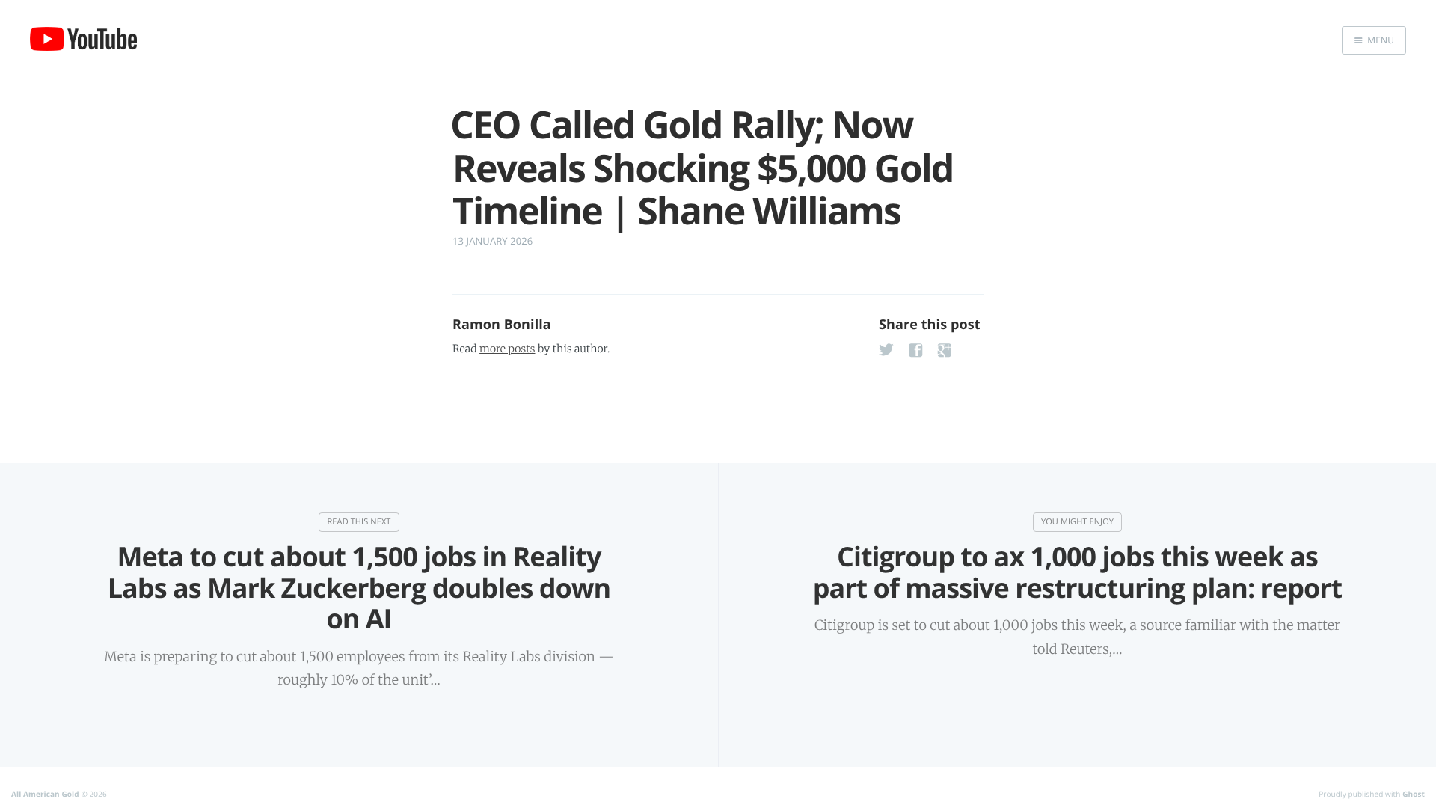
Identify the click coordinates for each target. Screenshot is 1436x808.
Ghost (1413, 794)
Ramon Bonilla (501, 325)
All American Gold (45, 794)
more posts (507, 348)
